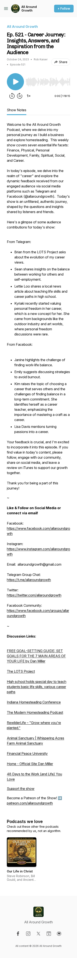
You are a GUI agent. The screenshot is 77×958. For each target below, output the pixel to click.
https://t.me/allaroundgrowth (29, 580)
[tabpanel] (38, 466)
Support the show (20, 788)
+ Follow (64, 8)
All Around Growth (29, 8)
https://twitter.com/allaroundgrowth (34, 595)
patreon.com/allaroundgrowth (30, 803)
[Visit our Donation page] (59, 933)
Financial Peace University (27, 753)
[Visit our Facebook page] (18, 933)
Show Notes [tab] (16, 110)
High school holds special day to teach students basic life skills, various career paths (36, 686)
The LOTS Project (21, 671)
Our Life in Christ (20, 871)
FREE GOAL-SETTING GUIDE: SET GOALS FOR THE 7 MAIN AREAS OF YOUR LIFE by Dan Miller (36, 656)
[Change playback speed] (28, 96)
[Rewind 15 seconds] (12, 96)
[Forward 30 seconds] (20, 96)
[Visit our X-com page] (38, 933)
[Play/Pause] (15, 81)
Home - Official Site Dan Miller (30, 764)
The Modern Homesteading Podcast (35, 712)
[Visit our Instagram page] (28, 933)
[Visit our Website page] (49, 933)
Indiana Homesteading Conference (34, 702)
